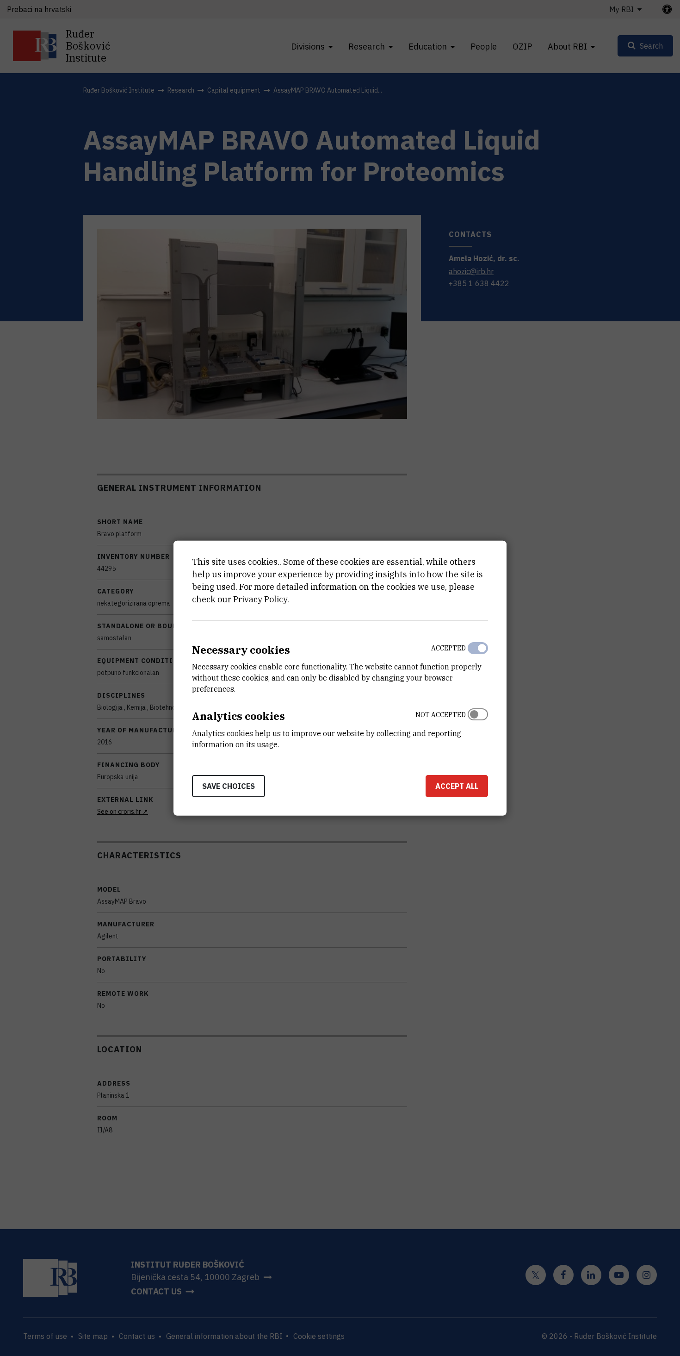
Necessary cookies (241, 649)
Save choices (228, 786)
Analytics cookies (238, 716)
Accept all (456, 786)
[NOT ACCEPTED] (478, 727)
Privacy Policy (260, 599)
